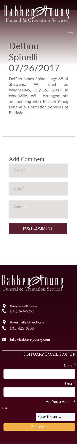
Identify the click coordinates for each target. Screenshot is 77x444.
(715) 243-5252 (22, 311)
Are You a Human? (38, 405)
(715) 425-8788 (22, 329)
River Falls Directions (27, 322)
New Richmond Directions (23, 306)
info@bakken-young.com (30, 340)
